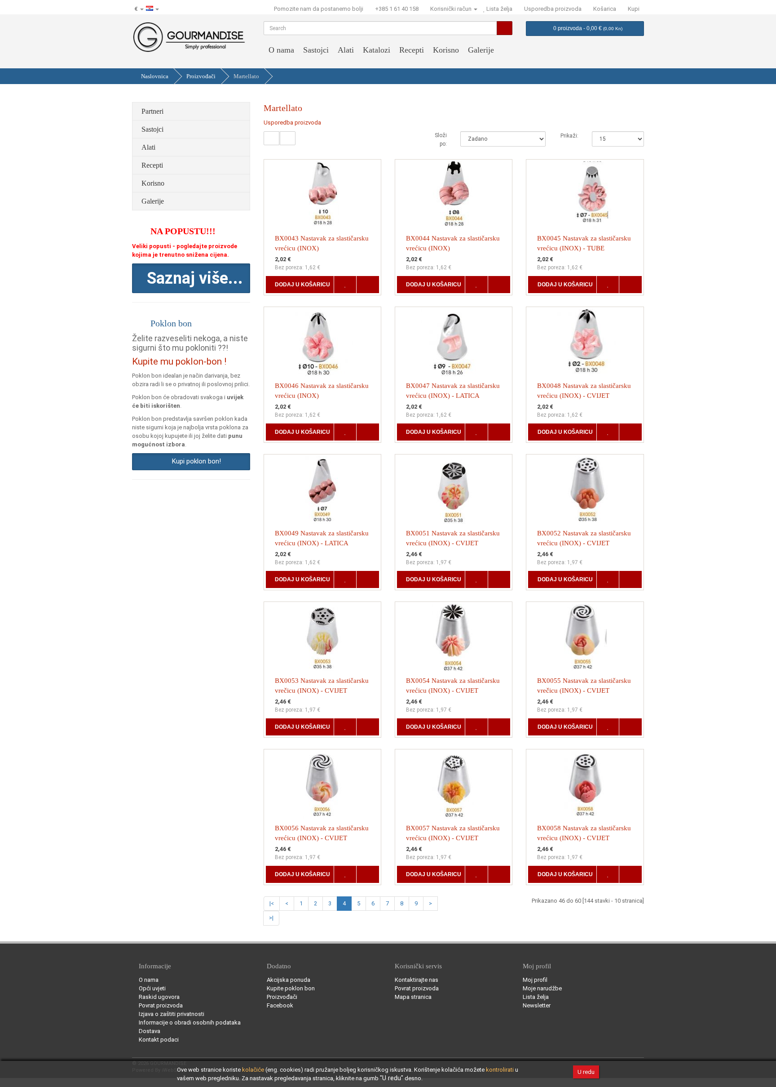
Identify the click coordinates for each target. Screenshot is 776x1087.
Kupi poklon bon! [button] (194, 461)
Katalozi (376, 49)
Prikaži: (569, 136)
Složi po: (441, 139)
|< (271, 903)
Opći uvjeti (152, 988)
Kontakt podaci (159, 1039)
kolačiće (253, 1069)
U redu (586, 1072)
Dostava (149, 1031)
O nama (281, 49)
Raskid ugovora (159, 996)
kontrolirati (500, 1069)
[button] (191, 278)
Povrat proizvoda (161, 1005)
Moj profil (535, 979)
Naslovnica (154, 76)
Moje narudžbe (542, 988)
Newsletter (537, 1005)
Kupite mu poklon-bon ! (179, 361)
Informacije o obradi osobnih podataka (190, 1022)
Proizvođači (201, 76)
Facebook (280, 1005)
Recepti (411, 49)
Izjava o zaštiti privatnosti (171, 1014)
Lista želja (536, 996)
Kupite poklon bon (291, 988)
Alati (346, 49)
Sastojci (316, 49)
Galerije (481, 49)
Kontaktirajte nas (416, 979)
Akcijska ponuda (288, 979)
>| (271, 917)
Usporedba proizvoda (292, 122)
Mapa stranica (413, 996)
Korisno (446, 49)
